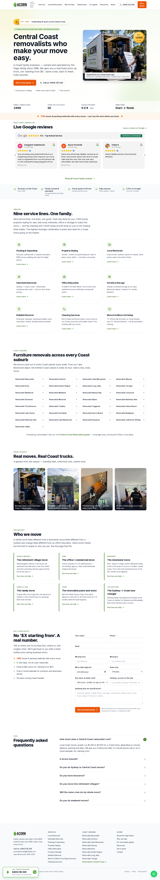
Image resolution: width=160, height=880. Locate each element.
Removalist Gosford (89, 839)
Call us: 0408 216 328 (53, 83)
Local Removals (54, 836)
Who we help (69, 4)
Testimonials (82, 4)
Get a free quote (23, 83)
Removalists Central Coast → (94, 862)
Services (41, 4)
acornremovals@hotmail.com (24, 852)
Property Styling (54, 845)
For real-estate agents (125, 842)
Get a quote (142, 4)
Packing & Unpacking (56, 842)
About (113, 4)
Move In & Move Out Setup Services (62, 859)
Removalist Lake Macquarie (93, 842)
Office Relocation (54, 849)
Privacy (127, 871)
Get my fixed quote (86, 710)
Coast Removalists (55, 4)
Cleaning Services (55, 862)
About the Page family (125, 836)
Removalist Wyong (89, 845)
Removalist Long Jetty (90, 855)
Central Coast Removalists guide (75, 434)
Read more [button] (22, 165)
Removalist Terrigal (89, 859)
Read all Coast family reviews (78, 178)
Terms (134, 871)
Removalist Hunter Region (92, 852)
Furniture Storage (54, 852)
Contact (120, 852)
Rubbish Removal (54, 855)
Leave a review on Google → (135, 128)
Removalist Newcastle (90, 836)
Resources (104, 4)
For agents (93, 4)
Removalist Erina (88, 849)
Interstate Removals (55, 839)
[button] (144, 155)
